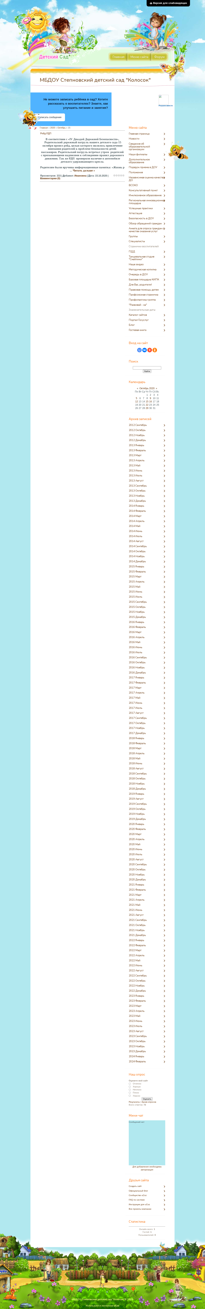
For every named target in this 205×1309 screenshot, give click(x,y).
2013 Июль (135, 475)
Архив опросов (149, 1102)
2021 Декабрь (137, 935)
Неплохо (137, 1089)
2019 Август (136, 799)
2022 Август (136, 970)
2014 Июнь (135, 531)
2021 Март (135, 895)
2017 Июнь (135, 703)
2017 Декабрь (137, 733)
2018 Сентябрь (138, 773)
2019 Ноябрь (137, 814)
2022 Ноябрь (137, 985)
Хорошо (137, 1086)
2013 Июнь (135, 470)
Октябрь (61, 127)
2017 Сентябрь (138, 718)
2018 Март (135, 748)
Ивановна (80, 175)
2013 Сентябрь (138, 485)
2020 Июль (135, 854)
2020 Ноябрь (137, 874)
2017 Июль (135, 708)
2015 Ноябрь (137, 612)
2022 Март (135, 950)
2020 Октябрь (137, 869)
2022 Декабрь (137, 991)
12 (136, 401)
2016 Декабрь (137, 672)
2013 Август (136, 480)
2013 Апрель (137, 460)
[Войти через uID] (139, 350)
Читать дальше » (84, 170)
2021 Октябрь (137, 925)
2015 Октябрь (137, 607)
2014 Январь (136, 506)
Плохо (136, 1092)
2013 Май (134, 465)
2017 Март (135, 687)
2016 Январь (136, 622)
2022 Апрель (137, 955)
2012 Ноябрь (137, 435)
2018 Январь (136, 738)
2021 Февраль (137, 890)
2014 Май (134, 526)
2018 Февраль (137, 743)
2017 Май (134, 698)
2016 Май (134, 642)
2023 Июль (135, 1026)
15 (147, 401)
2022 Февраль (137, 945)
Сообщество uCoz (138, 1195)
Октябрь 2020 (147, 388)
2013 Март (135, 455)
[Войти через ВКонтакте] (144, 350)
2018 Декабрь (137, 788)
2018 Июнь (135, 763)
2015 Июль (135, 597)
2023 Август (136, 1031)
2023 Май (134, 1016)
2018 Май (134, 758)
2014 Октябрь (137, 551)
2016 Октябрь (137, 662)
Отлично (137, 1083)
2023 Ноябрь (137, 1046)
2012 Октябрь (137, 430)
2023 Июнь (135, 1021)
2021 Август (136, 915)
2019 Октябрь (137, 809)
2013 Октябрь (137, 490)
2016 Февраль (137, 627)
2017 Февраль (137, 682)
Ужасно (136, 1095)
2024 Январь (136, 1056)
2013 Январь (136, 445)
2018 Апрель (137, 753)
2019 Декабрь (137, 819)
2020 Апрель (137, 839)
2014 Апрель (137, 521)
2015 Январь (136, 566)
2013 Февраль (137, 450)
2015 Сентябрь (138, 602)
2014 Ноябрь (137, 556)
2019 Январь (136, 794)
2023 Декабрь (137, 1051)
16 (150, 401)
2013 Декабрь (137, 501)
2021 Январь (136, 884)
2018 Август (136, 768)
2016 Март (135, 632)
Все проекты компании (140, 1209)
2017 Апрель (137, 692)
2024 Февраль (137, 1061)
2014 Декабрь (137, 561)
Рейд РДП (45, 133)
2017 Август (136, 713)
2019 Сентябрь (138, 804)
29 (147, 408)
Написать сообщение (50, 117)
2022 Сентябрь (138, 975)
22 (147, 405)
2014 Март (135, 516)
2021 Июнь (135, 910)
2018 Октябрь (137, 778)
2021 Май (134, 905)
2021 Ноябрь (137, 930)
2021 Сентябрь (138, 920)
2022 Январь (136, 940)
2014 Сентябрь (138, 546)
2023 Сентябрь (138, 1036)
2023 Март (135, 1006)
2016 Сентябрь (138, 657)
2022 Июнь (135, 965)
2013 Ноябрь (137, 496)
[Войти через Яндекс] (149, 350)
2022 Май (134, 960)
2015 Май (134, 586)
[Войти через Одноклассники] (154, 350)
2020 (52, 127)
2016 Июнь (135, 647)
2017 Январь (136, 677)
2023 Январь (136, 996)
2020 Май (134, 844)
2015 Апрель (137, 581)
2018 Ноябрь (137, 783)
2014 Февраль (137, 511)
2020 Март (135, 834)
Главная (44, 127)
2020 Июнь (135, 849)
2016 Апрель (137, 637)
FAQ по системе (137, 1200)
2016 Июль (135, 652)
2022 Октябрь (137, 980)
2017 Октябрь (137, 723)
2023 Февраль (137, 1001)
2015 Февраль (137, 571)
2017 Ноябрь (137, 728)
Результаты (134, 1102)
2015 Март (135, 576)
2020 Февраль (137, 829)
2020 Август (136, 859)
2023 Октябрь (137, 1041)
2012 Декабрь (137, 440)
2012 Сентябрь (138, 425)
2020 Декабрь (137, 879)
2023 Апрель (137, 1011)
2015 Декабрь (137, 617)
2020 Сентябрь (138, 864)
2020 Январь (136, 824)
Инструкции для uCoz (139, 1204)
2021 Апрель (137, 900)
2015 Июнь (135, 591)
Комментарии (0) (50, 178)
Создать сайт (135, 1186)
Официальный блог (138, 1191)
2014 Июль (135, 536)
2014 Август (136, 541)
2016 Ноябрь (137, 667)
